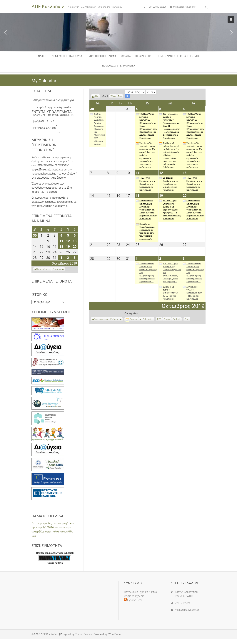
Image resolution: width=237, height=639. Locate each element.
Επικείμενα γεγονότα (51, 281)
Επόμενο (114, 319)
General (133, 319)
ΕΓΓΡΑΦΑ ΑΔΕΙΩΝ (44, 128)
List (97, 96)
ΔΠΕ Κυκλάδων (47, 6)
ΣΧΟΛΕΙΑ (126, 56)
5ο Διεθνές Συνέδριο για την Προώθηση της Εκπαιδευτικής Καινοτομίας (147, 184)
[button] (6, 32)
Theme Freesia (83, 634)
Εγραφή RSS (134, 600)
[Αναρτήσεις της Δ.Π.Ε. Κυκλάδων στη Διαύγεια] (47, 344)
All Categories (146, 319)
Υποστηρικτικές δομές (102, 56)
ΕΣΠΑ (183, 56)
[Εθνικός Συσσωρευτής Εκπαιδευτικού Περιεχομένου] (47, 399)
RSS (159, 319)
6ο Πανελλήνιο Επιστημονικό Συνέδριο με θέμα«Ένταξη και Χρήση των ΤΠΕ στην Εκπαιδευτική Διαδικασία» (148, 210)
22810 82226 (182, 602)
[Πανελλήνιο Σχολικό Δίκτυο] (47, 379)
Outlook (177, 319)
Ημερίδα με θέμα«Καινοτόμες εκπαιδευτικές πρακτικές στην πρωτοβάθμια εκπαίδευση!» (147, 231)
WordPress (114, 634)
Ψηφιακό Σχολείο (134, 596)
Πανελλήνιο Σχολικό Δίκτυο (140, 591)
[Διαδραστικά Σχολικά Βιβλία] (47, 413)
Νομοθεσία (109, 65)
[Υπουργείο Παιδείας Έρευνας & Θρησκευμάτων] (47, 359)
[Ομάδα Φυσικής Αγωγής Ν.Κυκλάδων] (47, 429)
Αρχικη (42, 56)
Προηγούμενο (101, 319)
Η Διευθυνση (76, 56)
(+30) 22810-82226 (156, 6)
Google (167, 319)
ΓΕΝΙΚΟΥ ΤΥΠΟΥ (43, 120)
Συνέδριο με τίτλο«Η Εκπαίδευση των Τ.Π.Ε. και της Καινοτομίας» (170, 293)
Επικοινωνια (127, 65)
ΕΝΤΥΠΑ (194, 56)
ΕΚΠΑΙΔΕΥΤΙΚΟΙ (143, 56)
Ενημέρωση (58, 56)
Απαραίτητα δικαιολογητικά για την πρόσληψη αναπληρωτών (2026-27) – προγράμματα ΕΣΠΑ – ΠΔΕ (54, 101)
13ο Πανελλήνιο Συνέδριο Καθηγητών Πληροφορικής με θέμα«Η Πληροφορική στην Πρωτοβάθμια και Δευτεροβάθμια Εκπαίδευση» (148, 126)
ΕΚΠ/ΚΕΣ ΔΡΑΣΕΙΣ (166, 56)
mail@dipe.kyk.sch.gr (184, 6)
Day (120, 96)
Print (187, 319)
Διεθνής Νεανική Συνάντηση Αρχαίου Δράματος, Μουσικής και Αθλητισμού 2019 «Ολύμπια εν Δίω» (99, 129)
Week (113, 96)
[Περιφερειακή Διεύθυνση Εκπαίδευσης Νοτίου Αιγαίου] (47, 370)
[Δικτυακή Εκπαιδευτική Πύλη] (47, 388)
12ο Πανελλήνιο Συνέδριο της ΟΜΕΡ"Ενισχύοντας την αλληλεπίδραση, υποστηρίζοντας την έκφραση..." (148, 273)
